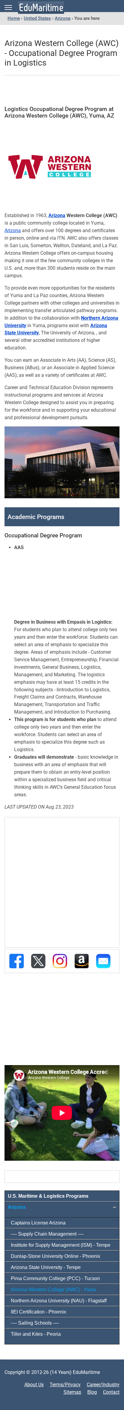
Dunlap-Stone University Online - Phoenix (55, 1256)
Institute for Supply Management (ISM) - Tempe (60, 1245)
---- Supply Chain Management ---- (47, 1233)
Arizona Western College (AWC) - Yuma (53, 1289)
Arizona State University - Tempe (46, 1267)
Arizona (56, 215)
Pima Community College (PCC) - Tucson (55, 1278)
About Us (34, 1384)
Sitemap (72, 1392)
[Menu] (8, 7)
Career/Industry (103, 1384)
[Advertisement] (62, 90)
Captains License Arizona (38, 1222)
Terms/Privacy (65, 1384)
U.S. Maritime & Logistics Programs (48, 1196)
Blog (92, 1392)
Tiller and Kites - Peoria (36, 1334)
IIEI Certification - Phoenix (38, 1311)
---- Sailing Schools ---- (35, 1323)
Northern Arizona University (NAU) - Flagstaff (59, 1300)
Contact (111, 1392)
